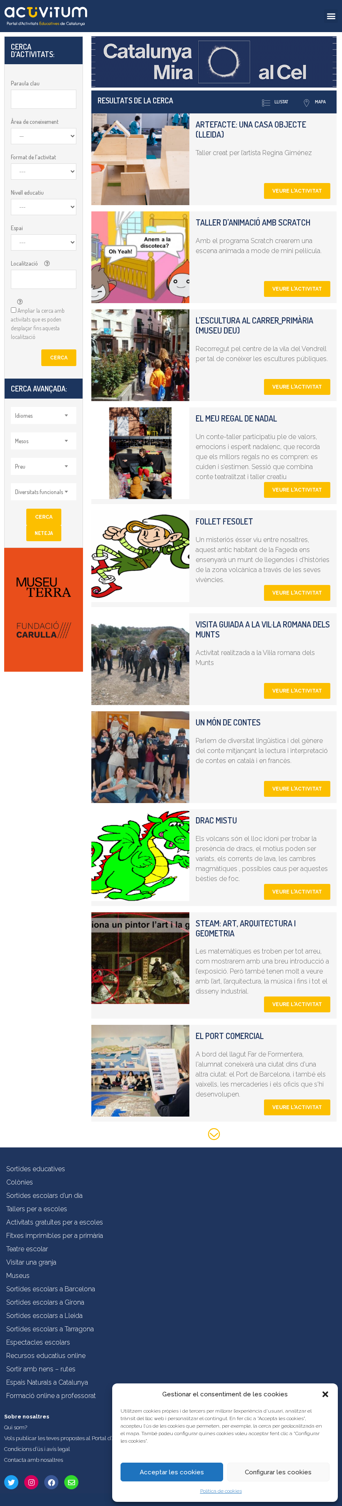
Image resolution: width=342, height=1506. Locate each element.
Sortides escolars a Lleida (44, 1316)
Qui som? (15, 1427)
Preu (20, 466)
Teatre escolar (27, 1249)
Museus (18, 1276)
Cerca (59, 358)
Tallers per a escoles (36, 1209)
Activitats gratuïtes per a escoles (54, 1222)
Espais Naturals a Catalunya (47, 1382)
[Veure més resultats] (214, 1135)
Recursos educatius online (46, 1356)
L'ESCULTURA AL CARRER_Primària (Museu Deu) (254, 325)
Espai (17, 227)
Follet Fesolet (224, 521)
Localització (24, 263)
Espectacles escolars (38, 1342)
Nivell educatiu (27, 192)
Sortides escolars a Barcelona (50, 1289)
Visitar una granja (31, 1262)
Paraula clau (25, 83)
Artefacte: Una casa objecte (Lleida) (251, 129)
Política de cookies (221, 1491)
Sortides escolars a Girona (45, 1302)
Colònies (19, 1182)
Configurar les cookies (278, 1472)
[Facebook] (51, 1482)
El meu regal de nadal (236, 418)
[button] (325, 1394)
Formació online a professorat (51, 1396)
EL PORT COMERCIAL (230, 1035)
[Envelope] (71, 1482)
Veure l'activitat (297, 191)
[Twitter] (11, 1482)
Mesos (21, 440)
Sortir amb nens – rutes (40, 1369)
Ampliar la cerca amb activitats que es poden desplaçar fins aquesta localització (38, 323)
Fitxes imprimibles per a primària (54, 1236)
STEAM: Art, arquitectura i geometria (246, 928)
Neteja (44, 533)
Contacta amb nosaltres (33, 1460)
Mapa (320, 102)
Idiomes (24, 415)
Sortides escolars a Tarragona (50, 1329)
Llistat (281, 102)
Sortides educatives (35, 1169)
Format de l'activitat (33, 157)
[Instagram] (31, 1482)
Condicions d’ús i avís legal (37, 1449)
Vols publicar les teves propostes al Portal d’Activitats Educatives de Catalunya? (101, 1438)
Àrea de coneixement (34, 121)
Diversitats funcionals (39, 491)
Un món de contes (228, 722)
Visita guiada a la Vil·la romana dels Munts (263, 629)
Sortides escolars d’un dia (44, 1196)
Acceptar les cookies (172, 1472)
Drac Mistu (216, 820)
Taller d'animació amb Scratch (253, 222)
